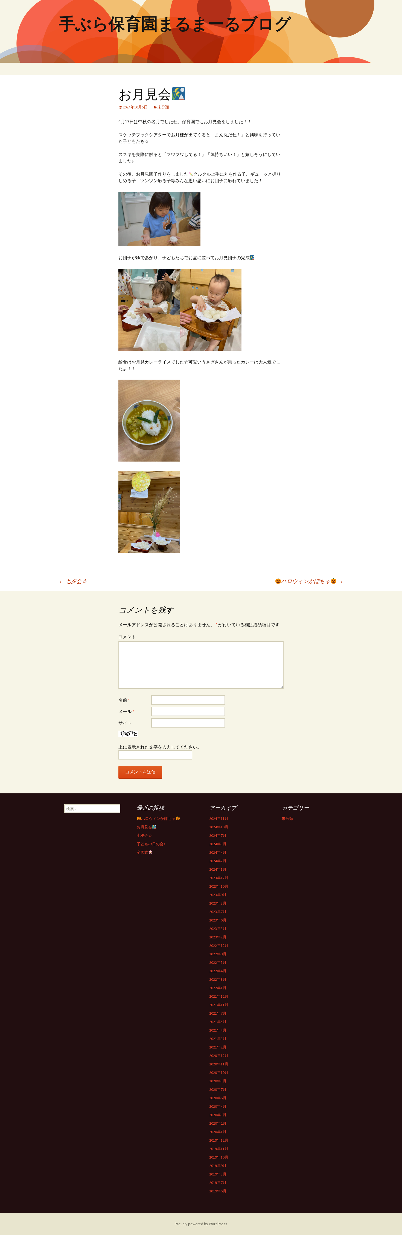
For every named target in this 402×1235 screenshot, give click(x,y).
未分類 (163, 107)
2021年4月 (217, 1030)
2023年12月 (218, 877)
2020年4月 (217, 1106)
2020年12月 (218, 1055)
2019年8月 (217, 1174)
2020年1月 (217, 1131)
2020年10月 (218, 1072)
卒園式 (142, 852)
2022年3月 (217, 979)
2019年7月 (217, 1182)
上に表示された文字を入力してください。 (160, 747)
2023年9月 (217, 894)
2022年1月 (217, 987)
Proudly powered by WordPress (201, 1223)
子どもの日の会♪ (151, 843)
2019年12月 (218, 1140)
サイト (125, 723)
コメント (127, 636)
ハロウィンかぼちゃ (312, 581)
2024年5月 (217, 843)
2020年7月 (217, 1089)
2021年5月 (217, 1021)
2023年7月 (217, 911)
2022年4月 (217, 970)
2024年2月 (217, 860)
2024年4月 (217, 852)
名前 (124, 700)
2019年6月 (217, 1191)
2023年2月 (217, 937)
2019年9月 (217, 1165)
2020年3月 (217, 1114)
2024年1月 (217, 869)
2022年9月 (217, 954)
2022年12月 (218, 945)
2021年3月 (217, 1038)
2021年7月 (217, 1013)
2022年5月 (217, 962)
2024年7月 (217, 835)
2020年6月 (217, 1097)
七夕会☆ (73, 581)
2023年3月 (217, 928)
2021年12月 (218, 996)
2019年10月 (218, 1157)
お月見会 (144, 827)
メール (126, 711)
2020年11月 (218, 1064)
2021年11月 (218, 1004)
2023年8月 (217, 903)
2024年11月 (218, 818)
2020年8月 (217, 1081)
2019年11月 (218, 1148)
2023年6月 (217, 920)
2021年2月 (217, 1047)
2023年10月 (218, 886)
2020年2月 (217, 1123)
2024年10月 (218, 827)
